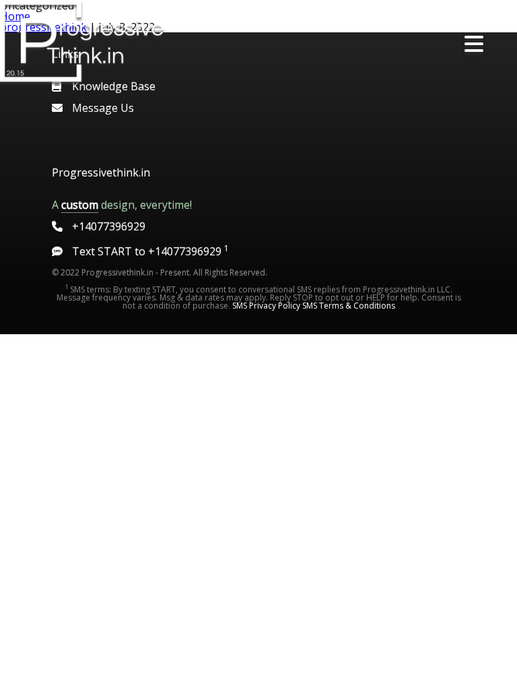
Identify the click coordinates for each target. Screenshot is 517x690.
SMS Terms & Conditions (348, 305)
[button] (474, 44)
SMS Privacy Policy (266, 305)
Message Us (103, 107)
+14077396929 (108, 226)
